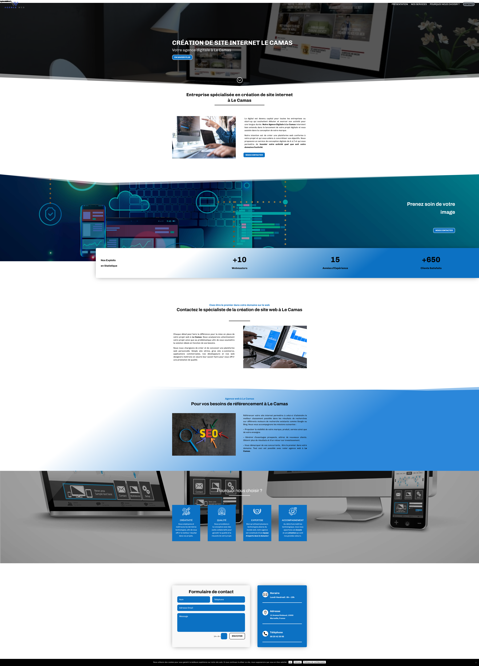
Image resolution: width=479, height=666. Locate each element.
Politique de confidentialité (314, 662)
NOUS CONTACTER (254, 155)
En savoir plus (182, 57)
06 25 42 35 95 (277, 636)
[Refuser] (476, 662)
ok (290, 662)
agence (265, 530)
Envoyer (237, 636)
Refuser (298, 662)
